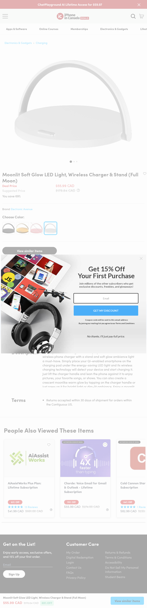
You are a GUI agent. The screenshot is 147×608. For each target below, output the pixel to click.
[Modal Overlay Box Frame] (73, 304)
